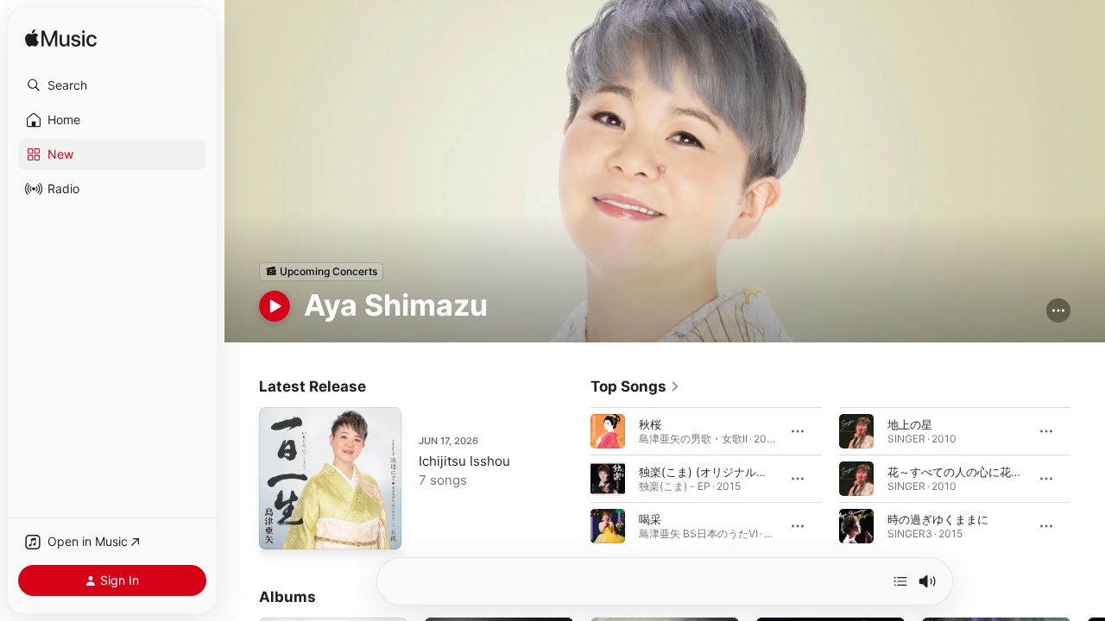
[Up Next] (900, 581)
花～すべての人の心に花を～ (960, 471)
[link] (635, 386)
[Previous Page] (573, 477)
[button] (112, 85)
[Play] (274, 306)
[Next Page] (1088, 477)
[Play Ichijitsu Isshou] (281, 528)
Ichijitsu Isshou (464, 461)
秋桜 (650, 423)
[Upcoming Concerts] (321, 271)
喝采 (650, 518)
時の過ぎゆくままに (937, 518)
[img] (61, 39)
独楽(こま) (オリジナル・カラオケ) (728, 471)
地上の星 (909, 423)
